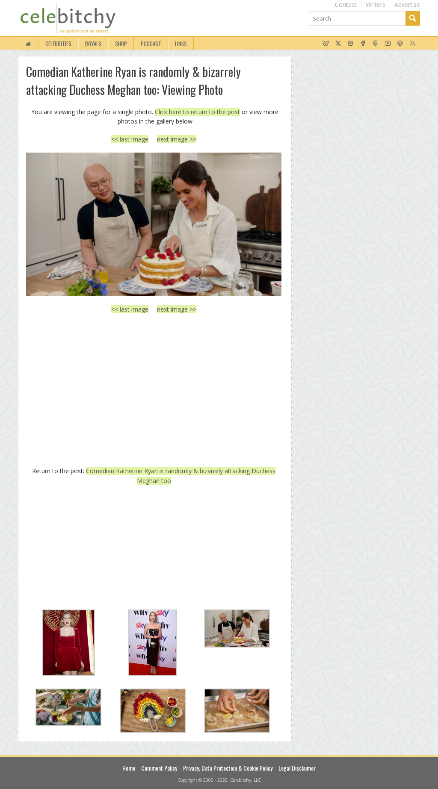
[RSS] (412, 43)
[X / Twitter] (338, 43)
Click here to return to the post (197, 112)
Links (181, 43)
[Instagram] (350, 43)
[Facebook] (363, 43)
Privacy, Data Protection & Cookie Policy (227, 767)
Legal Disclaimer (297, 767)
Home (128, 767)
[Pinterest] (400, 43)
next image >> (176, 139)
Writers (375, 4)
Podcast (151, 43)
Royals (93, 43)
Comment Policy (159, 767)
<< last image (129, 139)
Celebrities (58, 43)
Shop (121, 43)
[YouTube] (388, 43)
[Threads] (375, 43)
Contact (346, 4)
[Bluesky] (326, 43)
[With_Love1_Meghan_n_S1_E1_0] (153, 224)
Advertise (407, 4)
